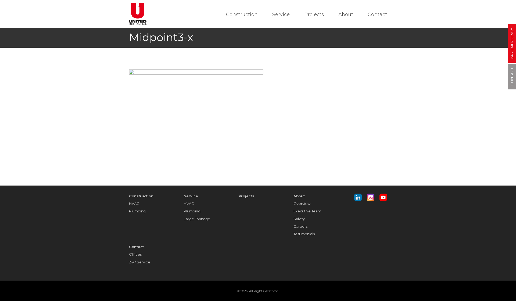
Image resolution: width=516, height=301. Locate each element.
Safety (299, 219)
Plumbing (137, 211)
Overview (301, 203)
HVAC (134, 203)
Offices (135, 254)
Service (281, 14)
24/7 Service (139, 262)
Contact (377, 14)
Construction (242, 14)
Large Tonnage (197, 219)
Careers (300, 226)
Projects (314, 14)
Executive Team (307, 211)
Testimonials (304, 234)
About (345, 14)
